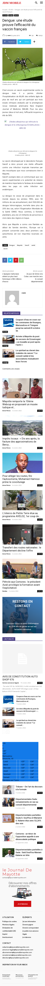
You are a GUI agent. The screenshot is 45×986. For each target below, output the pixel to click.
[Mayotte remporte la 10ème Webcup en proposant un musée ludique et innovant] (22, 388)
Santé (16, 15)
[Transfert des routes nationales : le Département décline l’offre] (22, 534)
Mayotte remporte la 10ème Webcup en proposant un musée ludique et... (20, 404)
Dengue (12, 245)
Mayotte (19, 245)
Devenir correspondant (31, 928)
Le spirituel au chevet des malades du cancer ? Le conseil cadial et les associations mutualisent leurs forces (27, 356)
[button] (36, 3)
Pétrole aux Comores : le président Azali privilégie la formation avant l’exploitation (21, 584)
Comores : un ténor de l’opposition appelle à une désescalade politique (27, 836)
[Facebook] (4, 260)
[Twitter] (10, 260)
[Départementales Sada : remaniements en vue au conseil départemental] (8, 802)
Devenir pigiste (28, 925)
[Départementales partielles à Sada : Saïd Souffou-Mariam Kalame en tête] (8, 852)
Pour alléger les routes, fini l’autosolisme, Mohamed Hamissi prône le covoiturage (21, 478)
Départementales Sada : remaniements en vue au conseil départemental (27, 802)
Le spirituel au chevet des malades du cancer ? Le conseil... (26, 722)
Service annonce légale (10, 683)
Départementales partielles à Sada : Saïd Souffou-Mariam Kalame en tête (29, 852)
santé (33, 245)
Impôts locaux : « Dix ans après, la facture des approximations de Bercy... (21, 441)
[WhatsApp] (21, 260)
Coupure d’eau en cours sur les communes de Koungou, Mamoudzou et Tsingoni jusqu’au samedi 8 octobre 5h (28, 325)
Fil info (11, 10)
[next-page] (7, 732)
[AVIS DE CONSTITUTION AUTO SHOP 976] (22, 659)
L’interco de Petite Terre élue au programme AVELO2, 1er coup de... (21, 515)
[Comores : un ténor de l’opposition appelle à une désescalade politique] (8, 836)
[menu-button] (41, 3)
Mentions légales (8, 925)
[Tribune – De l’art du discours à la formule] (8, 789)
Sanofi (27, 245)
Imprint (4, 934)
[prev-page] (3, 732)
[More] (34, 41)
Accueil (4, 10)
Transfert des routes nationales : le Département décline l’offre (21, 549)
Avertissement (7, 937)
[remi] (4, 35)
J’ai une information (29, 921)
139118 (40, 411)
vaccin (5, 249)
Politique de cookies (9, 921)
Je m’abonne (27, 937)
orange (11, 15)
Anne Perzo (6, 411)
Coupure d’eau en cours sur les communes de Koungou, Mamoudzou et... (28, 698)
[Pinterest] (15, 260)
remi (9, 35)
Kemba (4, 591)
